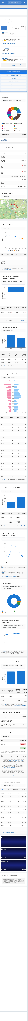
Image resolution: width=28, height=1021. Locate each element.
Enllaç (3, 572)
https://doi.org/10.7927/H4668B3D (8, 767)
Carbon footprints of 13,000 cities (20, 705)
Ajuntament (13, 78)
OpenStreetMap (24, 218)
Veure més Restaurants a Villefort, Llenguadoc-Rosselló (13, 65)
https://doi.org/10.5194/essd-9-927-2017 (9, 576)
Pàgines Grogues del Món (6, 6)
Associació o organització (13, 81)
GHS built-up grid (7, 269)
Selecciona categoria (6, 22)
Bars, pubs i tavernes (13, 84)
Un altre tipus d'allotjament (4, 140)
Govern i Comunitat (17, 28)
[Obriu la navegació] (24, 2)
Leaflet (18, 218)
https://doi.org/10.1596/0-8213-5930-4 (16, 760)
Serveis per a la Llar (22, 27)
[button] (15, 2)
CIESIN (5, 365)
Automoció (11, 27)
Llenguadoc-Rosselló (22, 6)
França (15, 6)
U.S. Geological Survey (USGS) (9, 832)
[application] (13, 113)
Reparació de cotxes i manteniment (13, 75)
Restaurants (4, 27)
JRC (4, 268)
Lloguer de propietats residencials (13, 89)
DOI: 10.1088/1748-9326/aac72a (19, 706)
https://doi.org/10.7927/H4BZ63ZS (15, 775)
